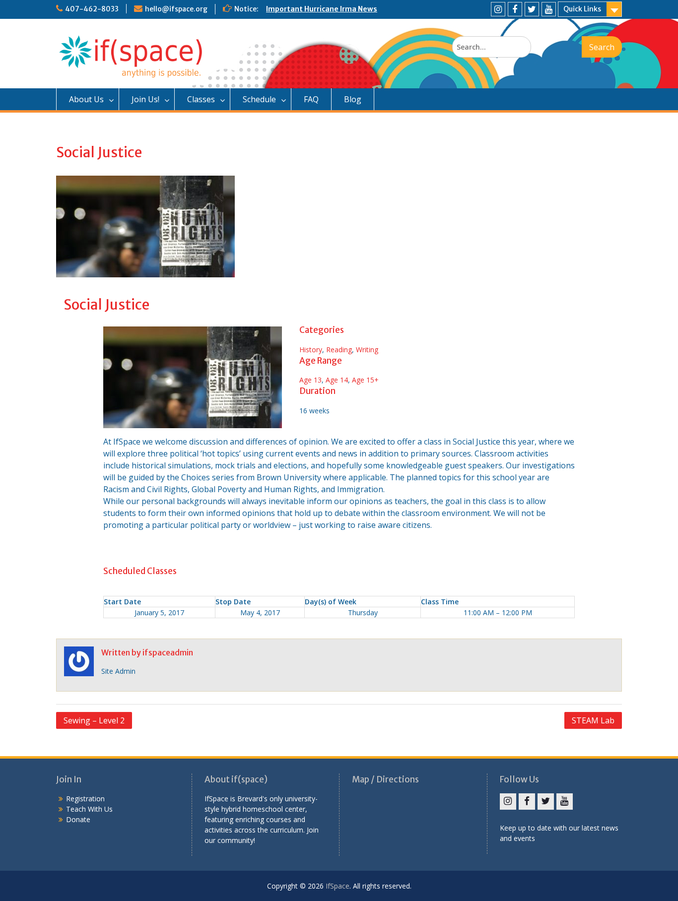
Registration (85, 798)
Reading (339, 349)
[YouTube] (549, 9)
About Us (86, 99)
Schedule (259, 99)
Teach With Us (89, 809)
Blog (352, 99)
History (310, 349)
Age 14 (337, 380)
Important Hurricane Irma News (321, 8)
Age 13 (310, 380)
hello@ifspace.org (176, 8)
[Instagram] (498, 9)
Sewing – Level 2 (94, 720)
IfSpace (337, 886)
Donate (78, 819)
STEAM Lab (593, 720)
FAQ (311, 99)
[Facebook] (515, 9)
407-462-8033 (92, 8)
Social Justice (106, 305)
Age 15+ (365, 380)
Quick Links (582, 8)
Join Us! (145, 99)
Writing (367, 349)
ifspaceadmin (167, 652)
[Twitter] (532, 9)
